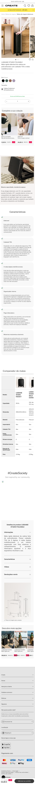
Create (3, 675)
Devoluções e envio (10, 574)
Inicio (3, 14)
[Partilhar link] (33, 59)
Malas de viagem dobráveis (25, 14)
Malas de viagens (11, 14)
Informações (8, 532)
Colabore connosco (6, 692)
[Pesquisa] (25, 6)
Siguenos (4, 704)
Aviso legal (15, 771)
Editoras (3, 698)
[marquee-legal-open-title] (33, 10)
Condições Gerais (6, 771)
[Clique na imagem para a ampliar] (17, 601)
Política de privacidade (7, 772)
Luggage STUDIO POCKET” (19, 394)
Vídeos (6, 567)
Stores (3, 680)
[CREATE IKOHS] (11, 5)
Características (9, 559)
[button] (17, 496)
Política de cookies (6, 773)
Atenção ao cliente (6, 686)
